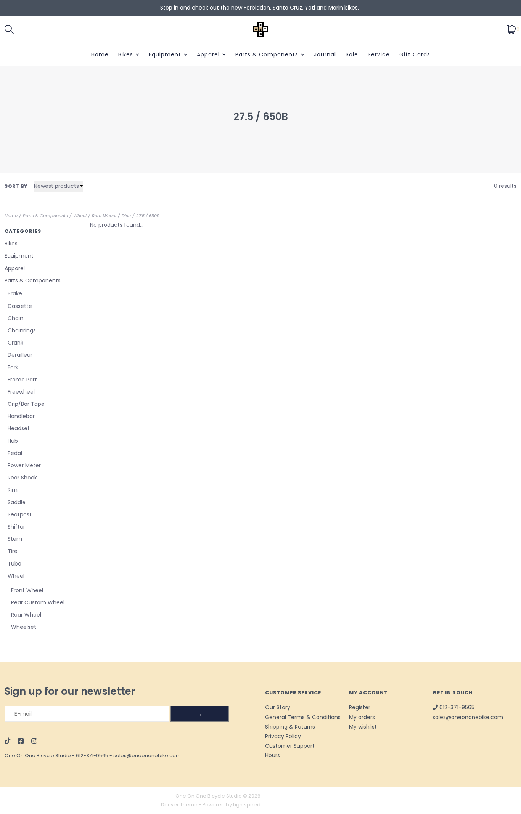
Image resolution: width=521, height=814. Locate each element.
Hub (13, 441)
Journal (325, 54)
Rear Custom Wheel (37, 602)
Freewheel (21, 392)
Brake (15, 293)
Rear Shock (22, 477)
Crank (15, 342)
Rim (13, 490)
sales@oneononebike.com (147, 755)
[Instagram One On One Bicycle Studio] (34, 741)
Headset (19, 428)
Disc (126, 216)
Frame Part (22, 379)
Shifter (16, 526)
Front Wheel (27, 590)
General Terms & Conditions (303, 717)
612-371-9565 (92, 755)
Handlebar (21, 416)
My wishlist (363, 727)
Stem (15, 539)
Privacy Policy (283, 736)
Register (359, 707)
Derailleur (20, 355)
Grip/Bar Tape (26, 404)
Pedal (15, 453)
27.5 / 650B (147, 216)
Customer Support (290, 746)
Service (379, 54)
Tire (13, 551)
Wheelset (23, 627)
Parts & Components (266, 54)
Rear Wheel (104, 216)
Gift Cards (414, 54)
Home (100, 54)
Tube (14, 563)
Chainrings (22, 330)
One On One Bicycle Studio (38, 755)
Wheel (80, 216)
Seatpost (20, 514)
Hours (272, 755)
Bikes (125, 54)
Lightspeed (246, 804)
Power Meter (24, 465)
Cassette (20, 306)
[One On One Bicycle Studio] (261, 29)
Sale (352, 54)
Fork (13, 367)
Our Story (277, 707)
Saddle (17, 502)
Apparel (208, 54)
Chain (15, 318)
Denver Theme (179, 804)
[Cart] (511, 29)
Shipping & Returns (290, 727)
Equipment (165, 54)
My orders (362, 717)
